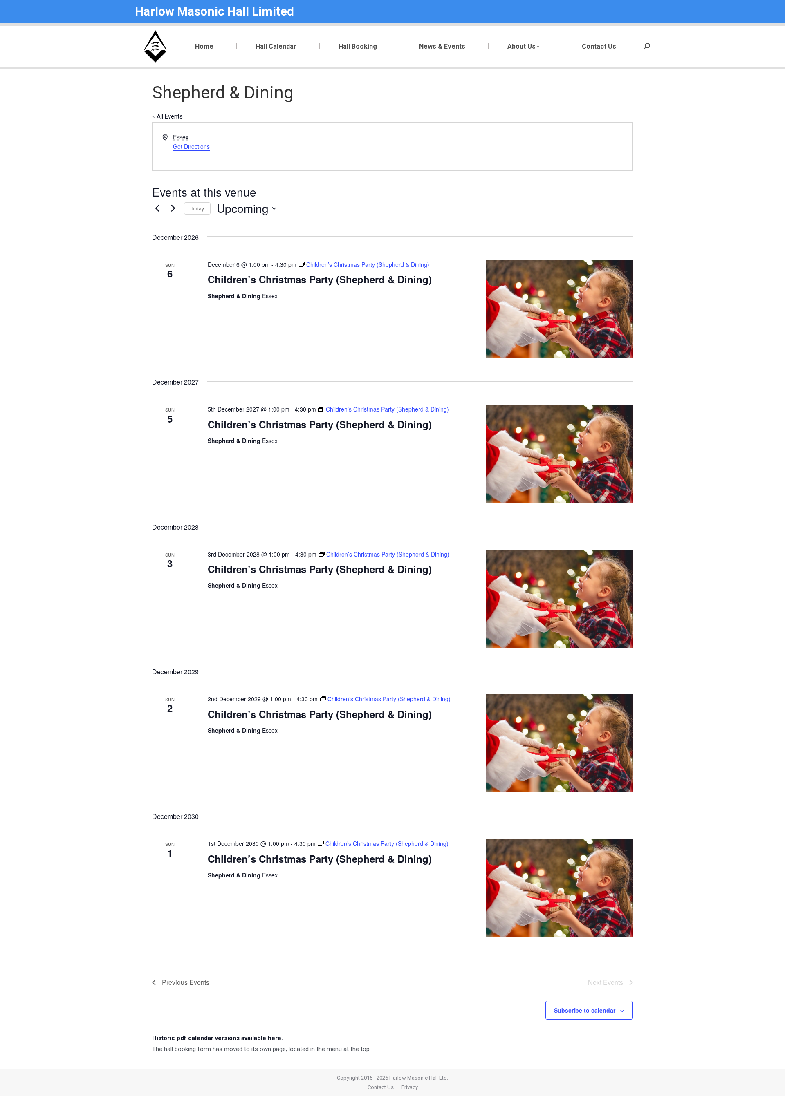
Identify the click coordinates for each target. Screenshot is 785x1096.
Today (197, 208)
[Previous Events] (157, 208)
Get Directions (191, 146)
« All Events (167, 116)
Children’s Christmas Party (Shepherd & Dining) (320, 279)
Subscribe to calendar (584, 1010)
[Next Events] (173, 208)
